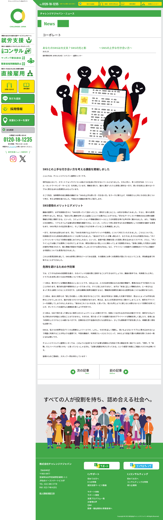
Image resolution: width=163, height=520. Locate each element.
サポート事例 (93, 495)
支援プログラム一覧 (96, 498)
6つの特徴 (91, 482)
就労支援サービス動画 (97, 485)
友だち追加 (90, 4)
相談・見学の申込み (111, 4)
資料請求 (132, 4)
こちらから (12, 146)
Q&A (89, 505)
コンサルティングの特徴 (137, 482)
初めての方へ (93, 478)
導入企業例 (132, 485)
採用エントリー (153, 4)
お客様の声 (92, 502)
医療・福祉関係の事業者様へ (99, 508)
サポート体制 (93, 491)
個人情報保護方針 (47, 493)
